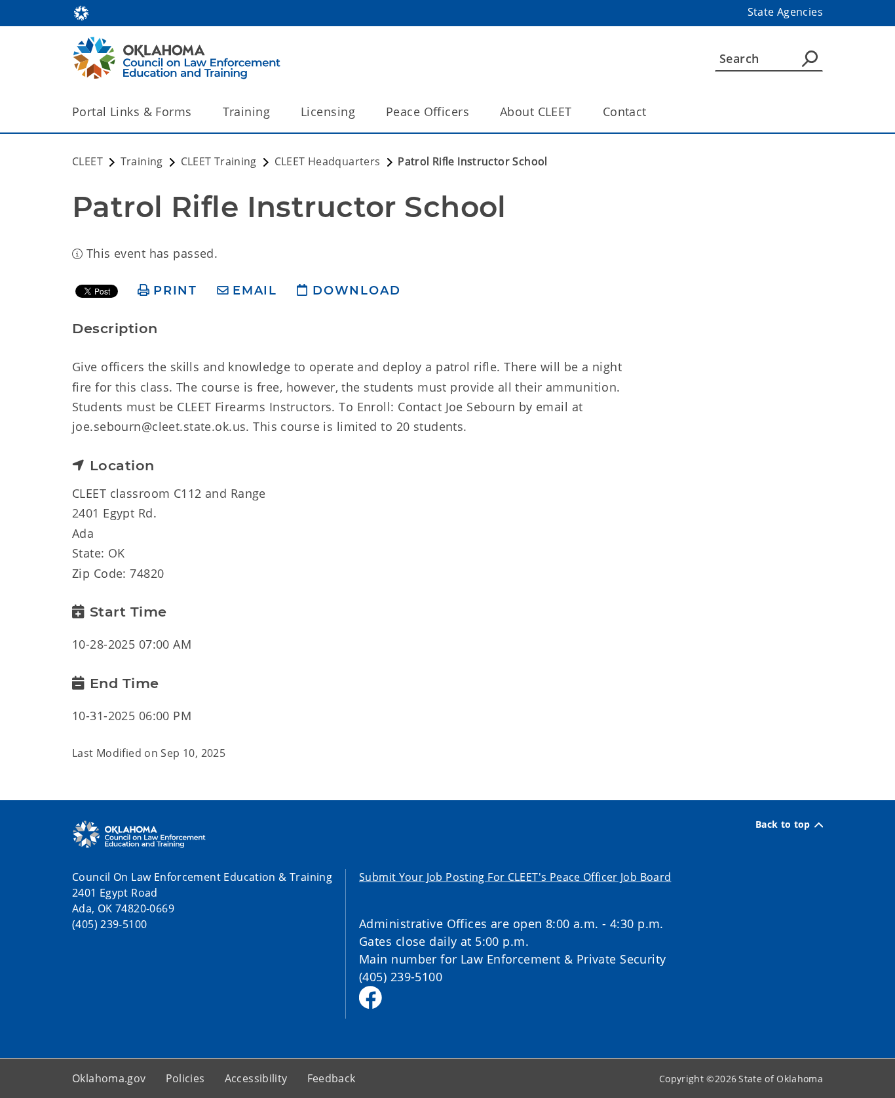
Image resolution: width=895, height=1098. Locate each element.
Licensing (328, 111)
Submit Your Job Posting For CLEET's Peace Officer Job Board (515, 877)
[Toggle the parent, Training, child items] (274, 112)
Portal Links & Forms (132, 111)
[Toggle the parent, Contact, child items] (651, 112)
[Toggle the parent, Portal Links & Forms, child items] (196, 112)
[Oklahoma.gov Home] (81, 11)
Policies (185, 1078)
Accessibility (256, 1078)
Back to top (782, 824)
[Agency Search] (810, 58)
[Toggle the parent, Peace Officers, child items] (473, 112)
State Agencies (785, 12)
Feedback (331, 1078)
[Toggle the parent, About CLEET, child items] (576, 112)
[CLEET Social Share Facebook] (370, 997)
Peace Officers (427, 111)
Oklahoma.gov (109, 1078)
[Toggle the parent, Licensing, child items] (359, 112)
